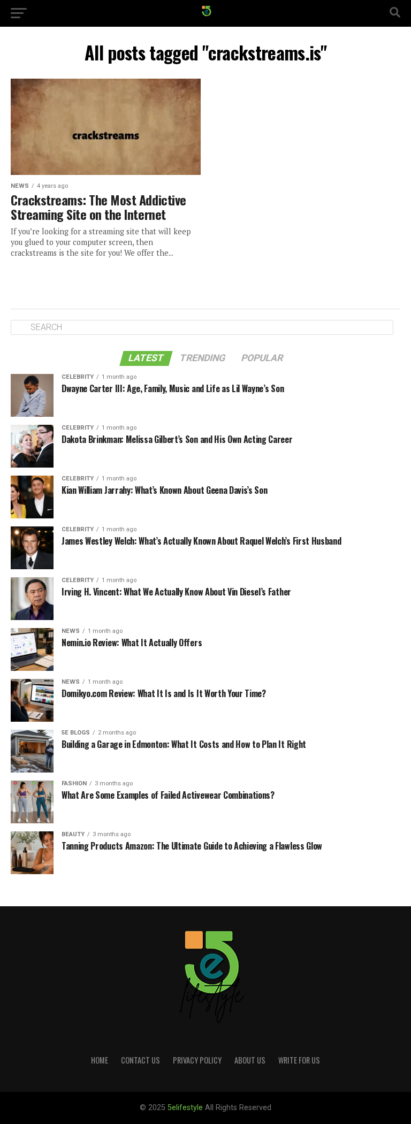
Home (99, 1060)
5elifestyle (186, 1107)
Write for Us (299, 1060)
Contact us (140, 1060)
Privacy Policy (197, 1060)
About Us (249, 1060)
